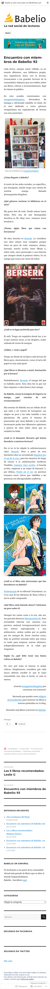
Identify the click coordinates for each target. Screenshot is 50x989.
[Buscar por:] (22, 917)
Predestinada (10, 591)
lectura (20, 754)
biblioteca (27, 751)
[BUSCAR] (43, 916)
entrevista (36, 751)
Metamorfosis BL (33, 618)
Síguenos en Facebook (18, 931)
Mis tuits (8, 961)
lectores (14, 754)
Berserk (28, 238)
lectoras (7, 754)
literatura (32, 754)
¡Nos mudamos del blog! (18, 817)
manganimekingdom (14, 99)
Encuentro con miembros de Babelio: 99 (25, 840)
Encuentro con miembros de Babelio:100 (25, 824)
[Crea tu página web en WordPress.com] (25, 2)
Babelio (42, 710)
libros (26, 754)
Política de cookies (27, 979)
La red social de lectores (22, 26)
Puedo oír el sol (24, 472)
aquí (25, 880)
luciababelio (13, 749)
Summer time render (24, 465)
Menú (8, 33)
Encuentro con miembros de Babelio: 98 (25, 847)
